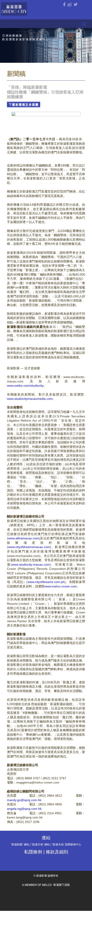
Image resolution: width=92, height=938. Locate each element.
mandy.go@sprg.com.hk (24, 800)
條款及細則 (57, 851)
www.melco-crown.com (60, 586)
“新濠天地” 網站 (40, 844)
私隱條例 (33, 851)
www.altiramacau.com (23, 538)
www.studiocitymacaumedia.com (30, 398)
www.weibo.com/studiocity (25, 385)
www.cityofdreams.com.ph (46, 582)
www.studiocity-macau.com (31, 564)
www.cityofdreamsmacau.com (29, 547)
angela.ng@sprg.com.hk (24, 808)
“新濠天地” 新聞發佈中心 (66, 844)
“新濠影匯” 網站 (20, 844)
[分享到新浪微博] (69, 4)
